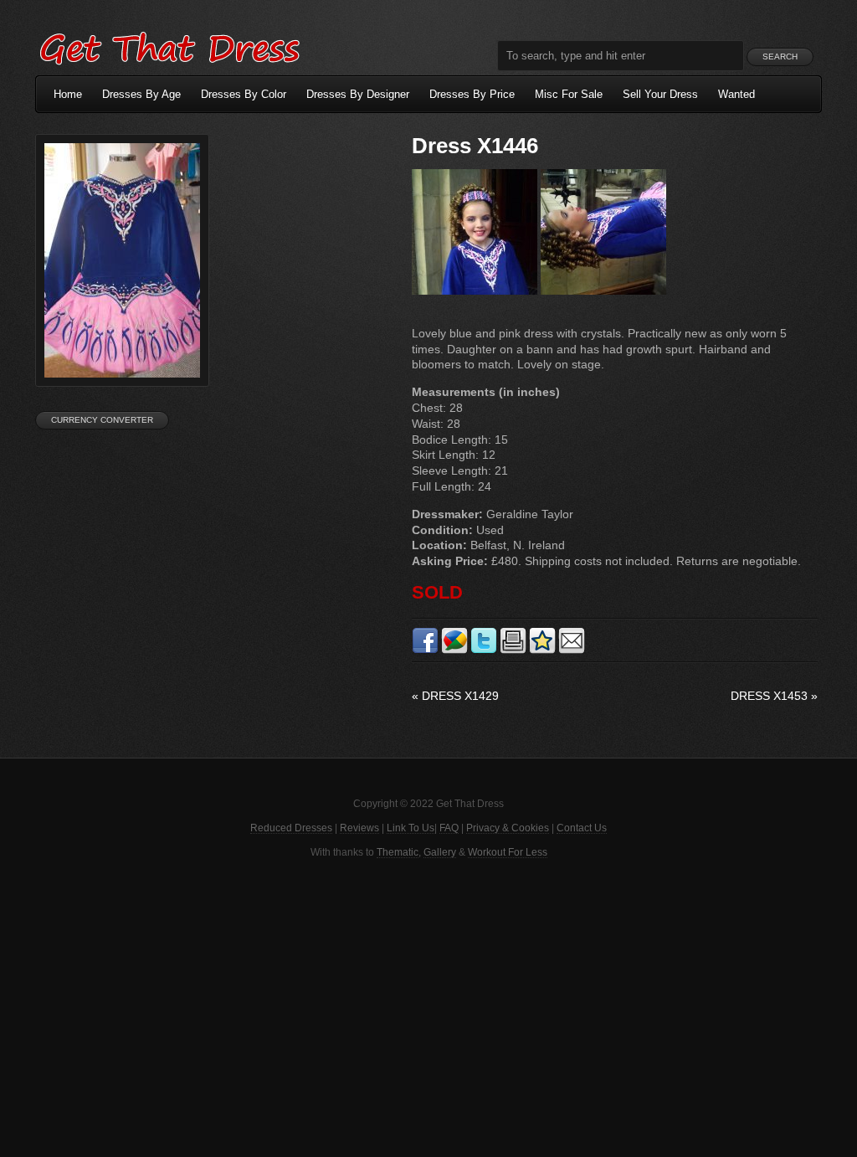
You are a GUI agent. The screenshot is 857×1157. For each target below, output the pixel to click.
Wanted (736, 94)
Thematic (397, 852)
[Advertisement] (428, 1006)
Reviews (359, 828)
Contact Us (582, 828)
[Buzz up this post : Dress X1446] (454, 650)
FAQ (449, 828)
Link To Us (410, 828)
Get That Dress (169, 46)
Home (68, 94)
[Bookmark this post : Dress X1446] (542, 650)
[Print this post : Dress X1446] (513, 650)
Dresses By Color (243, 94)
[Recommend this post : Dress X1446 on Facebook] (425, 650)
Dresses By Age (141, 94)
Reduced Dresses (291, 828)
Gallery (439, 852)
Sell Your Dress (660, 94)
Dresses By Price (472, 94)
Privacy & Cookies (507, 828)
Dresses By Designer (357, 94)
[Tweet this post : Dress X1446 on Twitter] (483, 650)
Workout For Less (507, 852)
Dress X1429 (455, 695)
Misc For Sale (569, 94)
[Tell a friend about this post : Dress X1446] (571, 650)
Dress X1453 (774, 695)
